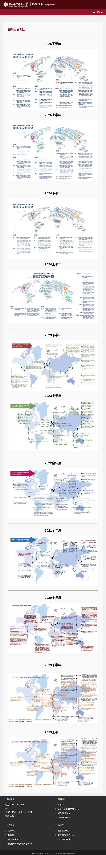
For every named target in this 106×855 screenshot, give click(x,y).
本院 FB (61, 805)
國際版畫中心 (63, 831)
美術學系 (11, 831)
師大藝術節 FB (64, 813)
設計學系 (11, 835)
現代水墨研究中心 (65, 839)
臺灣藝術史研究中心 (66, 835)
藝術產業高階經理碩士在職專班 (20, 844)
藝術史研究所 (12, 839)
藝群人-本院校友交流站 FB (68, 809)
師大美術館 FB (64, 818)
